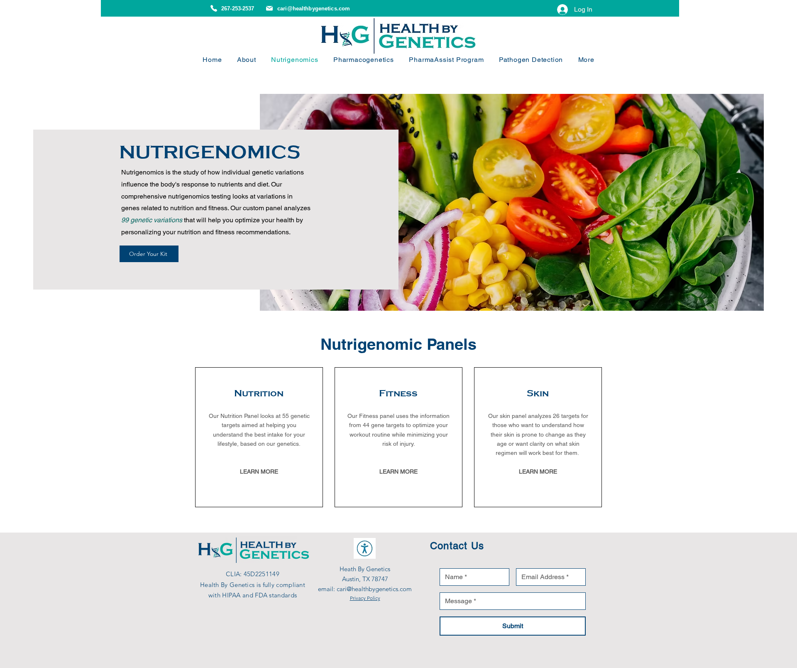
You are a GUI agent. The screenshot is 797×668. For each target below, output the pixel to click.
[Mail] (269, 8)
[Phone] (213, 8)
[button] (586, 60)
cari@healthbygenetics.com (313, 8)
